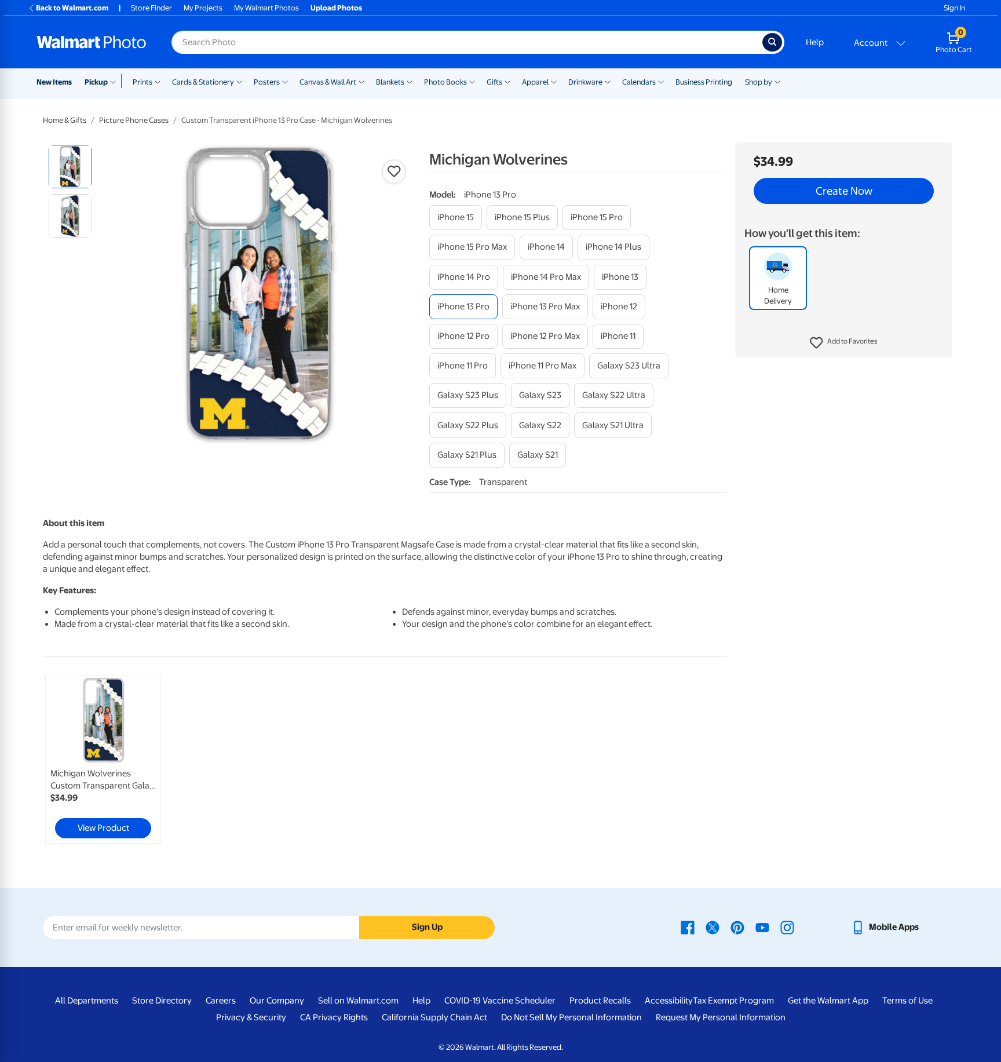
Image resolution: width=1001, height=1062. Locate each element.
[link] (103, 759)
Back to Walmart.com (72, 7)
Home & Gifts (64, 120)
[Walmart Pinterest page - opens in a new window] (737, 927)
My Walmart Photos (266, 7)
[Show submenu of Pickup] (115, 81)
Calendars (639, 82)
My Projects (203, 7)
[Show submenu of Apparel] (553, 81)
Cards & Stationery (203, 82)
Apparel (535, 82)
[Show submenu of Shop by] (777, 81)
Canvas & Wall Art (327, 82)
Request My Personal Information (721, 1017)
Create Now (844, 191)
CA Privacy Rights (334, 1017)
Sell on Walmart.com (358, 1000)
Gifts (494, 82)
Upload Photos (336, 7)
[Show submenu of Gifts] (507, 81)
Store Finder (151, 7)
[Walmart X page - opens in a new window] (712, 927)
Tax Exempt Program (733, 1000)
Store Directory (162, 1000)
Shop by (758, 82)
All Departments (86, 1000)
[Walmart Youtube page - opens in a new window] (762, 927)
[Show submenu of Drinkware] (607, 81)
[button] (844, 343)
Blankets (390, 82)
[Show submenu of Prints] (157, 81)
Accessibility (669, 1000)
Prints (142, 82)
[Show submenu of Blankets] (409, 81)
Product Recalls (600, 1000)
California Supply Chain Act (434, 1017)
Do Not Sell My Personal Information (571, 1017)
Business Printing (703, 82)
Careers (221, 1000)
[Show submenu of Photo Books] (472, 81)
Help (815, 42)
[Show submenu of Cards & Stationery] (239, 81)
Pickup (96, 82)
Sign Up (427, 927)
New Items (54, 82)
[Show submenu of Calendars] (660, 81)
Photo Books (445, 82)
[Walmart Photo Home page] (91, 42)
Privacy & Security (251, 1017)
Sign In (954, 7)
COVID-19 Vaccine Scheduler (500, 1000)
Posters (267, 82)
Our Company (277, 1000)
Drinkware (585, 82)
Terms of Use (907, 1000)
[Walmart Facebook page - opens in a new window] (688, 927)
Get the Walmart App (828, 1000)
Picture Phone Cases (134, 120)
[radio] (70, 166)
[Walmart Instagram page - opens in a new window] (787, 927)
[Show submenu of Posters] (285, 81)
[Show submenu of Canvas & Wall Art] (361, 81)
